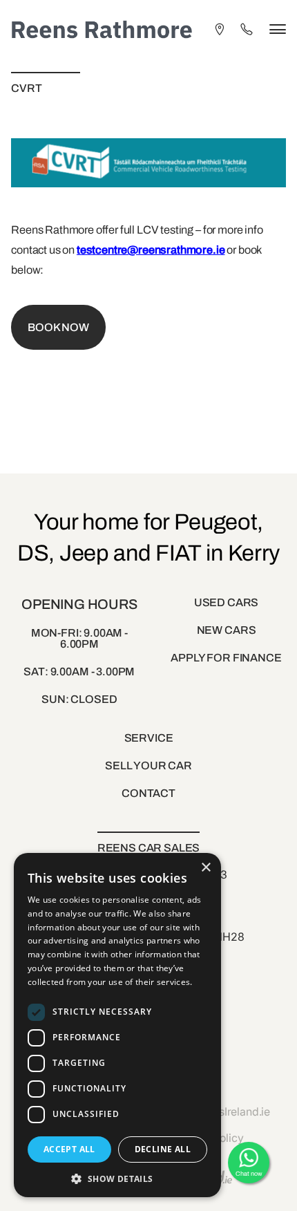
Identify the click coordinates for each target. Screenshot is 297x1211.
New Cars (226, 630)
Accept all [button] (69, 1149)
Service (148, 738)
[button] (117, 1177)
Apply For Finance (226, 658)
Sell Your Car (148, 765)
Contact (148, 793)
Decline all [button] (163, 1149)
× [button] (205, 868)
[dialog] (117, 1025)
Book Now (58, 327)
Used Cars (226, 602)
